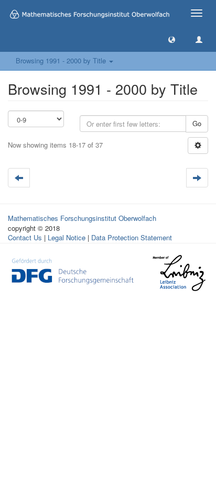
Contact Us (25, 237)
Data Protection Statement (131, 237)
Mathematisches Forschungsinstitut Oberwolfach (82, 218)
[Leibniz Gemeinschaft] (178, 273)
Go (196, 123)
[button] (172, 39)
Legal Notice (66, 237)
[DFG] (72, 270)
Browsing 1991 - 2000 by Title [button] (62, 60)
